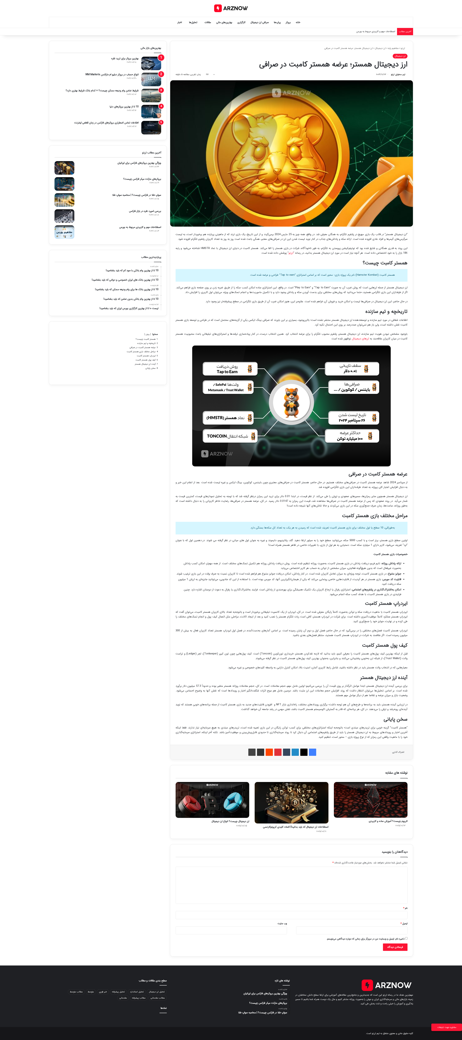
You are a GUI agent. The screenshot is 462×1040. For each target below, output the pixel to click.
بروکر (288, 22)
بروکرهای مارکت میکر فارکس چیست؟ (142, 179)
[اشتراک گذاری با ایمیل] (260, 752)
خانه (298, 22)
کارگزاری (241, 22)
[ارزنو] (231, 8)
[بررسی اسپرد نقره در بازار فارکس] (64, 216)
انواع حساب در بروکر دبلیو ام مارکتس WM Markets (112, 75)
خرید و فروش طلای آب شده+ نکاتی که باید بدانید (371, 31)
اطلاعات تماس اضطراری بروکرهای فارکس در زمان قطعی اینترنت (106, 123)
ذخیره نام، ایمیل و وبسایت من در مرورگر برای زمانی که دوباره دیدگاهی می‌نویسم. (365, 939)
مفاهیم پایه (393, 48)
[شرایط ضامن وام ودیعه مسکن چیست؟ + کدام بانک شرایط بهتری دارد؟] (151, 95)
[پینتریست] (278, 752)
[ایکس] (304, 752)
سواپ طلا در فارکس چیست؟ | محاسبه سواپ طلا (136, 195)
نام (405, 908)
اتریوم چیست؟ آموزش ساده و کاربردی (388, 821)
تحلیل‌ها (193, 22)
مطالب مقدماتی (158, 998)
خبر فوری (103, 991)
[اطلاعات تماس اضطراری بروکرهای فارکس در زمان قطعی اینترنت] (151, 127)
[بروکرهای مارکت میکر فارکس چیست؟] (64, 184)
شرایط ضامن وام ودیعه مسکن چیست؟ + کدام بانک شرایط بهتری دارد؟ (102, 91)
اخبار (179, 22)
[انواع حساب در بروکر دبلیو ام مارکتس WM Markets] (151, 79)
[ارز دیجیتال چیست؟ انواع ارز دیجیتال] (212, 800)
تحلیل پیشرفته (118, 991)
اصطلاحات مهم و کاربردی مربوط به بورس (140, 227)
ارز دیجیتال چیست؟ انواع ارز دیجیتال (230, 821)
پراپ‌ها (277, 22)
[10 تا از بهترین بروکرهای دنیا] (151, 111)
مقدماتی (123, 998)
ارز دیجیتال (380, 48)
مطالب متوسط (76, 991)
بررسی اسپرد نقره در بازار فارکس (145, 211)
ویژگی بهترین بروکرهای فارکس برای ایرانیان (139, 163)
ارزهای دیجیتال (360, 339)
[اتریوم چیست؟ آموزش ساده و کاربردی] (370, 800)
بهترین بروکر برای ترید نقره (125, 58)
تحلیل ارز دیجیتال (157, 991)
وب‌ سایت (282, 923)
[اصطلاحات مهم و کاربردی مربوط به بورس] (64, 232)
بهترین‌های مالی (224, 22)
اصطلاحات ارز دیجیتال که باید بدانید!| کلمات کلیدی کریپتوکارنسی (295, 827)
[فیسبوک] (312, 752)
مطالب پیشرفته (138, 998)
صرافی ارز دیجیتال (259, 22)
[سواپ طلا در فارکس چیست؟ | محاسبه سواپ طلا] (64, 200)
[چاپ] (252, 752)
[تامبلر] (286, 752)
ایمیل (403, 923)
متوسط (91, 991)
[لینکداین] (295, 752)
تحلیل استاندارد (137, 991)
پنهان (148, 334)
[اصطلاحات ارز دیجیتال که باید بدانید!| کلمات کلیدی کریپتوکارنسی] (291, 802)
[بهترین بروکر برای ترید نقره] (151, 63)
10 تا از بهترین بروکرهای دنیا (124, 107)
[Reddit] (269, 752)
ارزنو (403, 48)
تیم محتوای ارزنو (398, 74)
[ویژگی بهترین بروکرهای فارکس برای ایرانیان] (64, 168)
